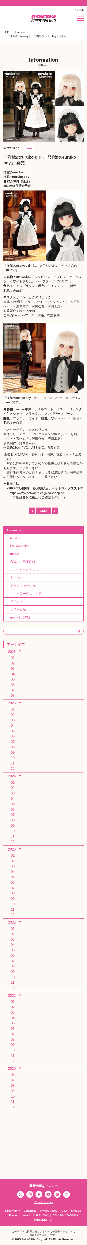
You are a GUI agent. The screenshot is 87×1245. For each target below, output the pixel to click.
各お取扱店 (41, 488)
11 (12, 763)
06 (13, 685)
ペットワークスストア (67, 488)
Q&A (64, 1210)
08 (13, 695)
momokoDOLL (19, 617)
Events (13, 1215)
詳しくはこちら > (43, 1202)
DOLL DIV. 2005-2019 (65, 1215)
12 (13, 768)
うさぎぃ (15, 577)
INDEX (44, 511)
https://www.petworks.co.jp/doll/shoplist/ (37, 493)
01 (13, 658)
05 (13, 679)
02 (13, 663)
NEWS (13, 538)
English (79, 10)
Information (19, 32)
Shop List (76, 1210)
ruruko (13, 554)
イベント (15, 601)
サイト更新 (16, 609)
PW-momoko (18, 546)
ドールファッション (23, 585)
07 (13, 690)
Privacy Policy (48, 1210)
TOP (6, 32)
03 (13, 668)
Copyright (30, 1210)
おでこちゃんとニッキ (24, 569)
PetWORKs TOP (43, 1219)
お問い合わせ (12, 1210)
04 (13, 674)
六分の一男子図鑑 (21, 562)
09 (13, 752)
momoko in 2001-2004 (35, 1215)
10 (13, 758)
